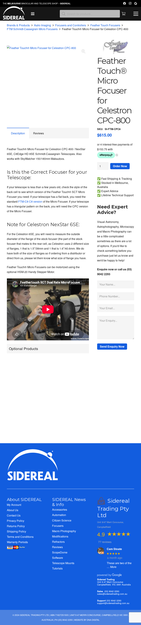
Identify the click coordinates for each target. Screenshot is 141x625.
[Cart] (123, 14)
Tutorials (57, 568)
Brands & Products (18, 25)
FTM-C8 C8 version (30, 201)
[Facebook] (124, 3)
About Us (12, 510)
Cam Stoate (114, 549)
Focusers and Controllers (70, 25)
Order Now (120, 166)
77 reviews (104, 542)
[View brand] (115, 54)
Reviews (57, 547)
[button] (33, 13)
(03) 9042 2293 (111, 591)
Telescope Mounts (63, 563)
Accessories (59, 509)
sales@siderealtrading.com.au (112, 593)
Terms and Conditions (20, 537)
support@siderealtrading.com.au (113, 603)
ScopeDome (59, 552)
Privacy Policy (15, 521)
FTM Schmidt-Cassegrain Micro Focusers (32, 29)
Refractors (58, 542)
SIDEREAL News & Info (69, 502)
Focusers (57, 526)
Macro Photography (64, 531)
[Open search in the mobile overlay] (90, 14)
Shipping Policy (16, 531)
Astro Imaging (42, 25)
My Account (14, 505)
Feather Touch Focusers (105, 25)
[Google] (135, 3)
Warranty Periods (17, 542)
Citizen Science (61, 520)
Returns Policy (16, 526)
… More (111, 567)
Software (57, 558)
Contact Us (13, 515)
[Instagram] (130, 3)
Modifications (60, 536)
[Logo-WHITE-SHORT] (14, 14)
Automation (59, 515)
